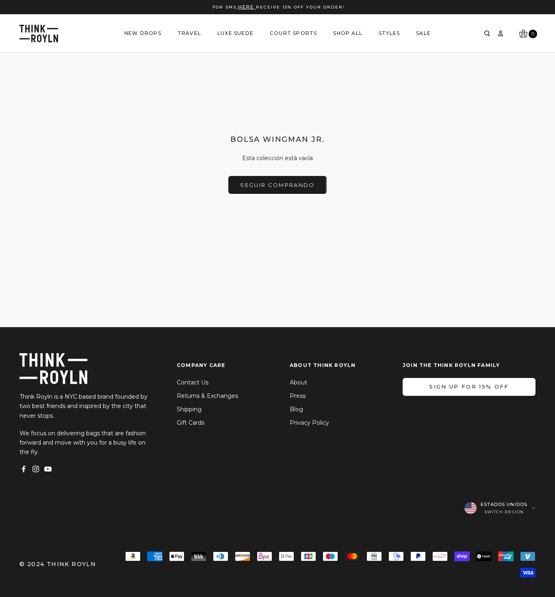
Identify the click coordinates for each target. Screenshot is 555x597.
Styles (389, 33)
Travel (189, 33)
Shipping (189, 409)
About (298, 382)
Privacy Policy (309, 422)
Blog (296, 409)
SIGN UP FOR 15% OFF (469, 386)
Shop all (347, 33)
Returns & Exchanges (207, 395)
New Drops (142, 33)
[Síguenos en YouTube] (48, 469)
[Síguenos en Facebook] (24, 469)
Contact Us (192, 382)
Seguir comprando (277, 185)
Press (298, 395)
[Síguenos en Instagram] (36, 469)
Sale (423, 33)
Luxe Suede (235, 33)
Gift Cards (190, 422)
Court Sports (293, 33)
